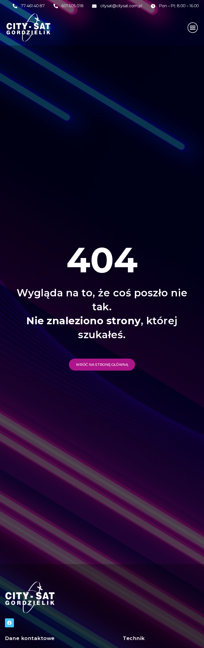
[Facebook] (9, 622)
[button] (193, 27)
